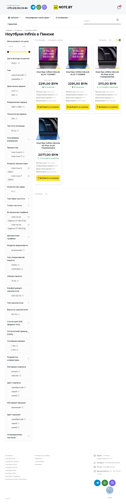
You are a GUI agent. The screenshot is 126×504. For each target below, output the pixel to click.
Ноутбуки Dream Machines (15, 479)
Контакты (38, 464)
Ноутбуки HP (10, 458)
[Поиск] (117, 20)
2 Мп (13, 350)
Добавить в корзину (49, 107)
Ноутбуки (18, 30)
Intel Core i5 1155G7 (15, 170)
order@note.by (108, 467)
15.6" (13, 95)
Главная (9, 30)
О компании (62, 18)
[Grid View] (117, 40)
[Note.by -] (63, 7)
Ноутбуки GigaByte (12, 476)
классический (17, 75)
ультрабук (15, 79)
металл (14, 371)
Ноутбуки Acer (11, 464)
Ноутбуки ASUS (11, 467)
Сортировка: (40, 40)
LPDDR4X (15, 269)
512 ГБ (14, 314)
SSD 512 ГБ (16, 296)
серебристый (17, 387)
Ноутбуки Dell (10, 470)
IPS (13, 119)
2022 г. (14, 63)
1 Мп (13, 346)
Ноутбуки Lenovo (12, 461)
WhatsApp (38, 7)
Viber (112, 483)
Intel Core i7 (16, 156)
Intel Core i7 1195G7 (15, 178)
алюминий (16, 407)
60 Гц (13, 131)
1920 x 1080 (16, 107)
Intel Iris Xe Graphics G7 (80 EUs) (17, 219)
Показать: (103, 40)
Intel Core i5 (16, 152)
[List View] (119, 40)
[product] (48, 58)
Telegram (97, 483)
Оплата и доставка (42, 455)
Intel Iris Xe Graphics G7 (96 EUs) (16, 227)
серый (14, 391)
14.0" (13, 91)
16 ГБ (13, 281)
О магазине (39, 461)
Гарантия (12, 24)
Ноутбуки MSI (10, 473)
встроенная (16, 250)
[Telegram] (33, 7)
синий (14, 396)
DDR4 (14, 265)
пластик (14, 376)
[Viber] (44, 7)
